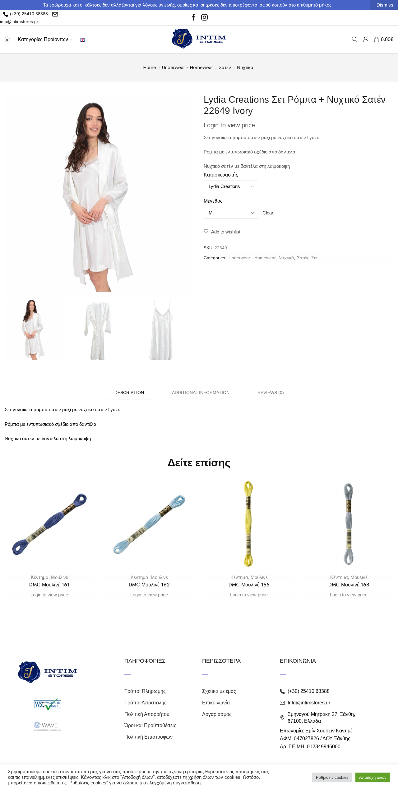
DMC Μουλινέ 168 (348, 584)
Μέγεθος (213, 201)
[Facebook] (193, 17)
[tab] (129, 392)
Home (149, 67)
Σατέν (225, 67)
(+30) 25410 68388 (28, 13)
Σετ (314, 257)
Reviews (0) (270, 392)
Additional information (200, 392)
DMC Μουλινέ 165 (249, 584)
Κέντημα (40, 577)
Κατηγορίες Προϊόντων (43, 39)
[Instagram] (204, 17)
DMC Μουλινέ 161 (49, 584)
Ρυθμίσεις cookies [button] (332, 777)
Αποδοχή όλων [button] (372, 777)
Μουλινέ (59, 577)
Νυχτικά (245, 67)
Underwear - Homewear (187, 67)
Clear (267, 212)
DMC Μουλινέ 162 (149, 584)
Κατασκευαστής (221, 174)
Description (129, 392)
